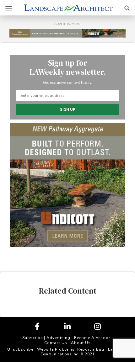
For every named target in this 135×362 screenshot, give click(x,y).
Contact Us (55, 342)
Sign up (67, 109)
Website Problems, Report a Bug (70, 349)
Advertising (58, 337)
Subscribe (32, 337)
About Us (81, 342)
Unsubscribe (20, 349)
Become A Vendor (92, 337)
